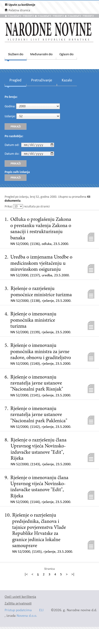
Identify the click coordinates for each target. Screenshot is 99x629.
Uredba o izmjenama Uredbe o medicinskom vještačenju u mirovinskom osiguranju (41, 263)
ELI (41, 610)
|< (26, 575)
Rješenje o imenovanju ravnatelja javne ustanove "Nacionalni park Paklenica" (38, 415)
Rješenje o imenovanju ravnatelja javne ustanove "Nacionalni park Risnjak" (36, 383)
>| (73, 575)
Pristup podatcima (18, 610)
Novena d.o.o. (27, 616)
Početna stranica (19, 10)
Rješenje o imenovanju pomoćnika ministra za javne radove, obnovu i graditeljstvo (40, 352)
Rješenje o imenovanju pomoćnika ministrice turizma (33, 320)
